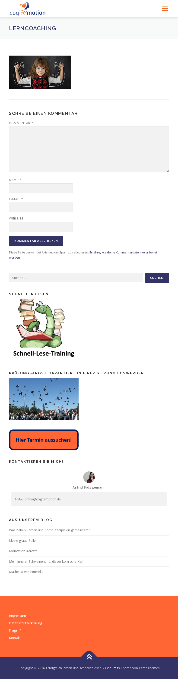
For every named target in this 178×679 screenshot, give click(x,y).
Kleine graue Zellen (23, 540)
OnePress (112, 668)
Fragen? (15, 630)
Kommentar (21, 123)
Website (16, 218)
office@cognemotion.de (43, 499)
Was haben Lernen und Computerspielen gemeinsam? (49, 530)
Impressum (17, 615)
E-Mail (16, 199)
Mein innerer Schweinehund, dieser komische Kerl (46, 561)
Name (15, 180)
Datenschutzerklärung (25, 623)
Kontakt (15, 638)
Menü (165, 9)
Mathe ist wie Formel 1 (26, 571)
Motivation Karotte (23, 551)
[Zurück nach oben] (89, 657)
